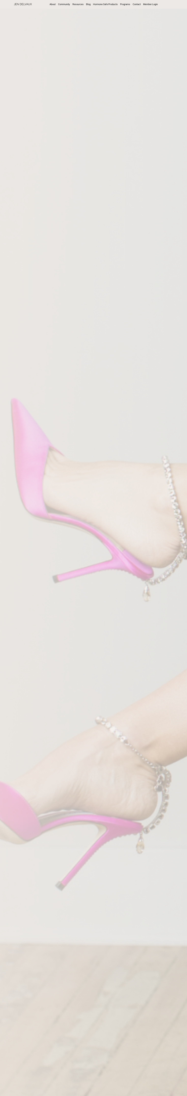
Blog (88, 4)
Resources (78, 4)
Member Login (150, 4)
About (53, 4)
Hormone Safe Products (105, 4)
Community (64, 4)
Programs (125, 4)
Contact (137, 4)
